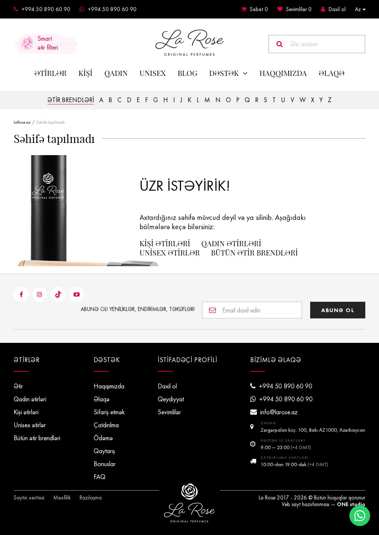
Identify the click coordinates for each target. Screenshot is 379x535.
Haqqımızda (283, 73)
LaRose (189, 503)
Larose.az (189, 43)
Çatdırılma (106, 425)
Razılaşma (91, 497)
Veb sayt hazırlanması (305, 504)
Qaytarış (104, 451)
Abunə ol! (138, 309)
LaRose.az (22, 122)
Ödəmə (103, 438)
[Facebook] (21, 294)
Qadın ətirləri (231, 243)
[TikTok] (58, 294)
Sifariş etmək (109, 412)
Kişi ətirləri (165, 243)
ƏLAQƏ (332, 73)
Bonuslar (104, 464)
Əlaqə (102, 399)
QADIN (116, 73)
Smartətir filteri (47, 42)
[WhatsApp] (359, 515)
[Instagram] (39, 294)
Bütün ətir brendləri (254, 252)
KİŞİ (85, 73)
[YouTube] (76, 294)
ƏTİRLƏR (50, 73)
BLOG (187, 73)
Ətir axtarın (304, 44)
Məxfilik (62, 497)
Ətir (18, 386)
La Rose (267, 497)
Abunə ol (337, 310)
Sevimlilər (299, 9)
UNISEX (153, 73)
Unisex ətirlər (170, 252)
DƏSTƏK (224, 73)
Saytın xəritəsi (29, 497)
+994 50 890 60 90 (45, 9)
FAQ (99, 477)
